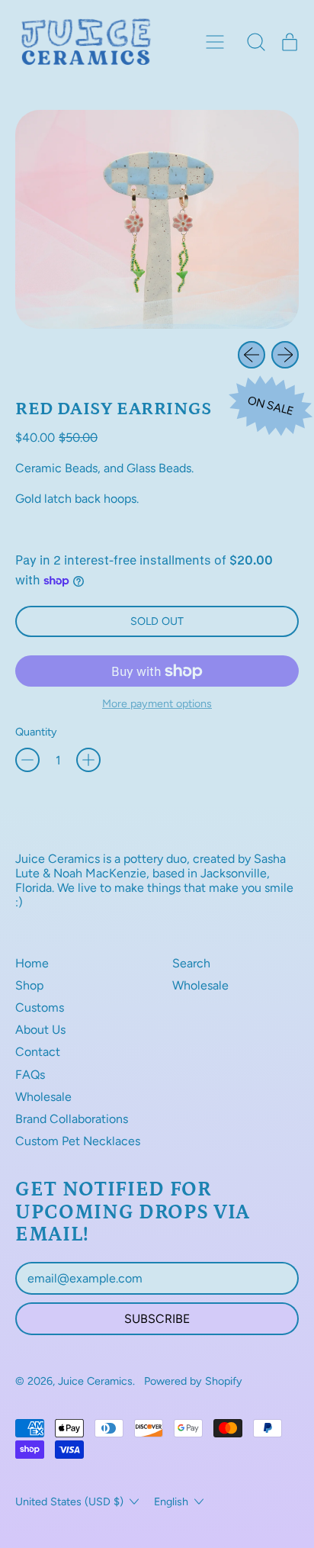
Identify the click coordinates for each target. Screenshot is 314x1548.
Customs (39, 1007)
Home (32, 963)
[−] (27, 760)
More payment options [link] (157, 703)
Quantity (36, 732)
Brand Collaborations (71, 1119)
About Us (40, 1029)
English (171, 1501)
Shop (29, 985)
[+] (88, 760)
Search (191, 963)
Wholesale (43, 1096)
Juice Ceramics (95, 1381)
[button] (256, 42)
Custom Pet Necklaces (77, 1141)
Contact (37, 1051)
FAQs (30, 1074)
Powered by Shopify (193, 1381)
